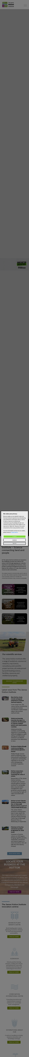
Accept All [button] (14, 536)
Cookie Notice (14, 532)
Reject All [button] (14, 543)
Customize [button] (14, 540)
